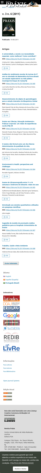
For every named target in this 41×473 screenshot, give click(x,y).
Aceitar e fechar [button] (20, 469)
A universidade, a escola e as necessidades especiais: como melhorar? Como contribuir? (19, 55)
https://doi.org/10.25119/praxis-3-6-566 (20, 210)
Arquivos (11, 7)
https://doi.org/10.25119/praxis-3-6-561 (20, 104)
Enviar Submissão (11, 263)
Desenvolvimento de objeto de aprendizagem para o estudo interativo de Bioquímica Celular (19, 100)
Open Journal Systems (11, 381)
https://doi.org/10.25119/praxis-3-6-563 (20, 149)
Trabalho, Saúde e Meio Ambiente (15, 246)
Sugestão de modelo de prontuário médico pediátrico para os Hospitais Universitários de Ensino (19, 225)
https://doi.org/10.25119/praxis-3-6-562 (20, 129)
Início (4, 7)
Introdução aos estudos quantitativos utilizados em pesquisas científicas (20, 206)
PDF (6, 68)
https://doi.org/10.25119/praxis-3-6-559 (20, 59)
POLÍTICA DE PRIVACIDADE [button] (22, 463)
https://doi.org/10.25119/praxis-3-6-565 (20, 187)
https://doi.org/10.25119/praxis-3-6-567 (20, 230)
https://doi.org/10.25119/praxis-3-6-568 (20, 248)
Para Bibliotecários (9, 371)
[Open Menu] (2, 2)
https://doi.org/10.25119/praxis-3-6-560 (20, 83)
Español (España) (12, 280)
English (8, 276)
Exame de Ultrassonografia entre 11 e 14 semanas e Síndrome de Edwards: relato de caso (20, 183)
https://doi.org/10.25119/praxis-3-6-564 (20, 169)
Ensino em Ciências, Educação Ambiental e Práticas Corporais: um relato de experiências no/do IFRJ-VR (19, 123)
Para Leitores (7, 365)
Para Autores (7, 368)
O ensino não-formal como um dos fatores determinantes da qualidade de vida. (18, 145)
